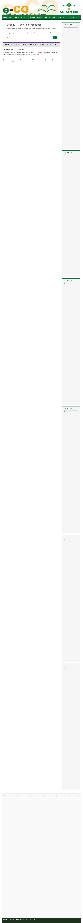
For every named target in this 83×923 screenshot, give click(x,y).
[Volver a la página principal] (41, 7)
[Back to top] (79, 919)
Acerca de (71, 17)
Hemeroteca (61, 17)
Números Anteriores (36, 17)
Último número (7, 17)
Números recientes (21, 17)
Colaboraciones (50, 17)
